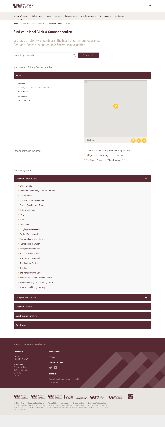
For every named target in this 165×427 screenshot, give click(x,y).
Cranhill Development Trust (31, 205)
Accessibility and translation (58, 403)
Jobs (53, 357)
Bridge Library (26, 186)
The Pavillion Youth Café (30, 273)
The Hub (23, 268)
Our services (41, 24)
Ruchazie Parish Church (30, 244)
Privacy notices (78, 403)
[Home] (23, 9)
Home (16, 24)
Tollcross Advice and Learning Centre (36, 278)
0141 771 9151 (24, 100)
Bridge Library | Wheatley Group (105, 155)
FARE (22, 215)
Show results (88, 55)
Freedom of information (97, 403)
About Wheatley (27, 24)
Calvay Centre (26, 195)
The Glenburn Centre (29, 263)
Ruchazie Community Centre (32, 239)
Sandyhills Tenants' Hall (30, 249)
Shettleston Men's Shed (30, 253)
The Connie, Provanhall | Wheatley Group (108, 160)
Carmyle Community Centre (32, 200)
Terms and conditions (36, 403)
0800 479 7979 (21, 359)
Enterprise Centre (27, 210)
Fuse (22, 220)
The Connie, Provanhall (30, 258)
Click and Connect (56, 24)
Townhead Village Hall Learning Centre (36, 282)
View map (22, 91)
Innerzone (24, 224)
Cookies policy (19, 403)
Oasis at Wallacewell (29, 234)
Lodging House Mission (29, 229)
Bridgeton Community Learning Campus (37, 191)
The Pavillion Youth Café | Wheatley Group (109, 150)
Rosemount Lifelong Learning (32, 287)
